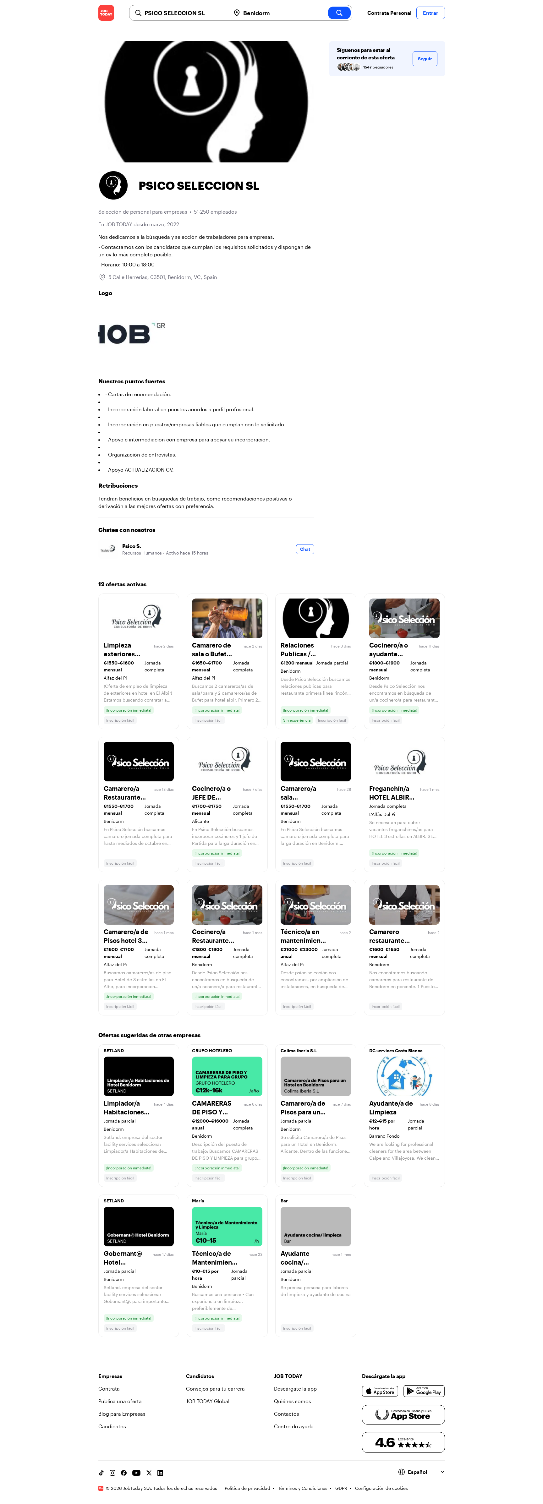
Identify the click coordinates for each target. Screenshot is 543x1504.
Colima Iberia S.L (299, 1050)
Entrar (430, 13)
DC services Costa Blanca (396, 1050)
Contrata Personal (389, 13)
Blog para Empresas (121, 1414)
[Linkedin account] (160, 1473)
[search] (339, 13)
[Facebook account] (124, 1473)
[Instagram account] (112, 1473)
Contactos (286, 1414)
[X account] (149, 1473)
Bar (284, 1200)
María (198, 1200)
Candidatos (112, 1426)
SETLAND (114, 1050)
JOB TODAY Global (207, 1401)
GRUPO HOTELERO (212, 1050)
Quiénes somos (292, 1401)
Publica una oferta (120, 1401)
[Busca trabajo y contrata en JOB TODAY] (106, 13)
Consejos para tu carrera (215, 1389)
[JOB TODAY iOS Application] (380, 1391)
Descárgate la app (295, 1389)
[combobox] (185, 12)
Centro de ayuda (294, 1426)
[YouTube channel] (136, 1473)
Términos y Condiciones (302, 1488)
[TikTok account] (101, 1473)
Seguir (425, 58)
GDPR (341, 1488)
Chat (305, 549)
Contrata (109, 1389)
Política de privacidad (247, 1488)
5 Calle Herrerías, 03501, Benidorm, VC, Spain (162, 277)
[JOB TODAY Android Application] (424, 1391)
